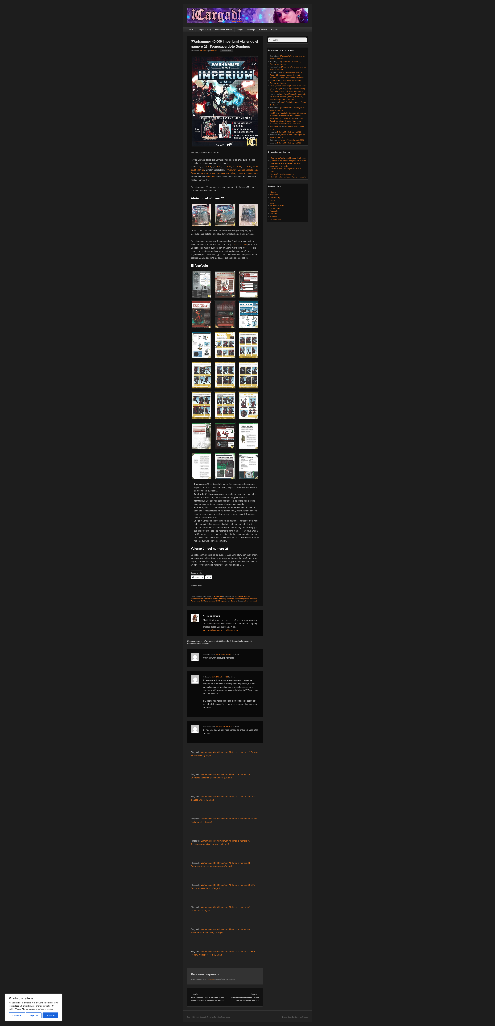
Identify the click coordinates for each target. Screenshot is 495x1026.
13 (230, 166)
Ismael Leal (274, 80)
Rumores (273, 213)
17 (243, 166)
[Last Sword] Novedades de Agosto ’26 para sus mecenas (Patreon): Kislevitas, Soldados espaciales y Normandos (287, 75)
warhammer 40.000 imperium (217, 601)
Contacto (263, 29)
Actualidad (218, 596)
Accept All (51, 1015)
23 (195, 169)
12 (226, 166)
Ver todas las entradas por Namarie (220, 630)
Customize (17, 1015)
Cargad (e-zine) (204, 29)
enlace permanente (250, 601)
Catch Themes (302, 1017)
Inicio (191, 29)
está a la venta (240, 244)
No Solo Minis (275, 208)
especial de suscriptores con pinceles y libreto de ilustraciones (229, 173)
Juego (272, 203)
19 (250, 166)
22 (192, 169)
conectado (210, 979)
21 (257, 166)
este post (211, 176)
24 (198, 169)
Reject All (34, 1015)
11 (223, 166)
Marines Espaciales (242, 598)
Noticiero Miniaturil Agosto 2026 (289, 132)
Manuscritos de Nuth (223, 29)
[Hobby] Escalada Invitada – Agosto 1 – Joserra (288, 177)
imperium (230, 598)
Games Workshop (219, 598)
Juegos (240, 29)
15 (237, 166)
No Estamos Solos (277, 205)
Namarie (214, 50)
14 (233, 166)
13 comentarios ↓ (226, 50)
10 (220, 166)
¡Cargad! (273, 192)
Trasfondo (273, 216)
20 (253, 166)
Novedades (274, 211)
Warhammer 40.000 (198, 601)
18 (247, 166)
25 (203, 169)
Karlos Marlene (275, 126)
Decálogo (251, 29)
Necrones (253, 598)
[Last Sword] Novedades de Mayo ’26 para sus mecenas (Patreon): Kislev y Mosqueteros (286, 121)
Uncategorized (275, 219)
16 (240, 166)
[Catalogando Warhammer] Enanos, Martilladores (288, 158)
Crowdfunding (275, 197)
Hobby (272, 200)
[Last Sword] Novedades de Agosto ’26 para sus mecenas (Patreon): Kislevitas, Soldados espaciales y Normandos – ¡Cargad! (288, 116)
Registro (274, 29)
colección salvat (206, 598)
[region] (33, 1007)
